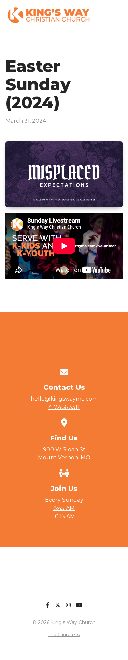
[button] (117, 15)
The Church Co (64, 634)
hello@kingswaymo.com (64, 399)
